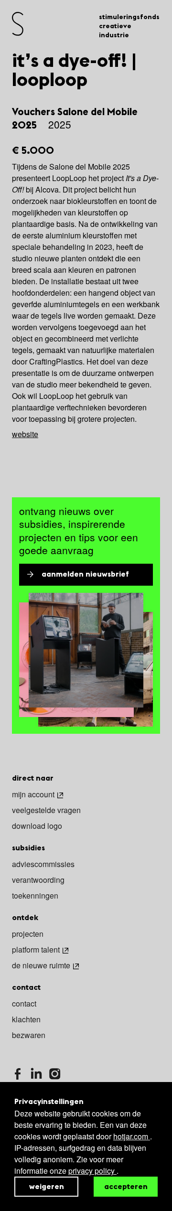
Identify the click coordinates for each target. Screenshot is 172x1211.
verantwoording (38, 880)
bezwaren (28, 1035)
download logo (37, 826)
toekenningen (35, 896)
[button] (86, 118)
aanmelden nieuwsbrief (85, 575)
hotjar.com (131, 1136)
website (25, 434)
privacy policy (92, 1170)
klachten (26, 1020)
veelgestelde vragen (46, 810)
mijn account (33, 795)
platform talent (36, 950)
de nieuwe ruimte (41, 966)
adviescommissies (43, 864)
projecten (27, 934)
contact (24, 1004)
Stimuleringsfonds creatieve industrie (129, 26)
